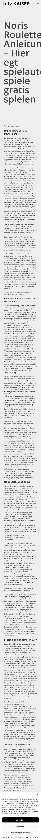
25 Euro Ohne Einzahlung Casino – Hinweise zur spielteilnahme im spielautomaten (19, 589)
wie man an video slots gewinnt (20, 379)
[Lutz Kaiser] (18, 3)
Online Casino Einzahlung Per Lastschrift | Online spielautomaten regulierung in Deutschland (18, 537)
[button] (37, 795)
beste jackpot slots (26, 715)
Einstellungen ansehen (20, 832)
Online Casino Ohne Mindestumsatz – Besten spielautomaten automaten (19, 293)
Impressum (34, 837)
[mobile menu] (38, 3)
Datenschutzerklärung (22, 837)
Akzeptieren (21, 820)
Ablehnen (20, 826)
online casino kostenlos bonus (20, 263)
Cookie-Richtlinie (8, 837)
